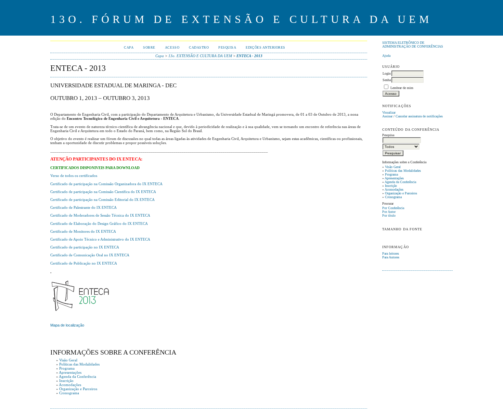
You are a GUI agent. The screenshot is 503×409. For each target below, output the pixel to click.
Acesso (172, 47)
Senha (387, 80)
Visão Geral (393, 167)
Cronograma (393, 197)
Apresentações (394, 178)
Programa (391, 174)
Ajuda (386, 55)
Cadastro (199, 47)
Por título (389, 215)
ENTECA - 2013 (249, 56)
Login (387, 73)
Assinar (387, 116)
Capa (128, 47)
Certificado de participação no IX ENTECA (84, 247)
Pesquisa (227, 47)
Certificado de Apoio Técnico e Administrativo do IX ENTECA (100, 239)
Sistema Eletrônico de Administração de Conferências (412, 44)
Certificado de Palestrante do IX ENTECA (83, 207)
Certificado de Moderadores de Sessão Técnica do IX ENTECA (100, 215)
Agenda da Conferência (400, 182)
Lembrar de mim (401, 88)
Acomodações (394, 189)
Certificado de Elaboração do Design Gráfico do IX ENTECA (99, 223)
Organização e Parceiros (401, 193)
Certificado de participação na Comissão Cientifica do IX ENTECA (103, 192)
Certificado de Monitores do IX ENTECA (83, 231)
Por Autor (389, 212)
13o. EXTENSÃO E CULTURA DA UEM (200, 56)
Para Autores (390, 257)
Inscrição (391, 186)
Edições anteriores (265, 47)
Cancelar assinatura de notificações (419, 116)
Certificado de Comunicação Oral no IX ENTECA (89, 255)
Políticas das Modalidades (403, 170)
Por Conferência (393, 208)
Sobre (149, 47)
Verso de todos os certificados (73, 176)
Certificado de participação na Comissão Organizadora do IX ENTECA (106, 184)
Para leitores (390, 253)
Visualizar (389, 112)
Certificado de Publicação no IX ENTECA (83, 263)
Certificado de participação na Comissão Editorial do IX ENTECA (102, 199)
